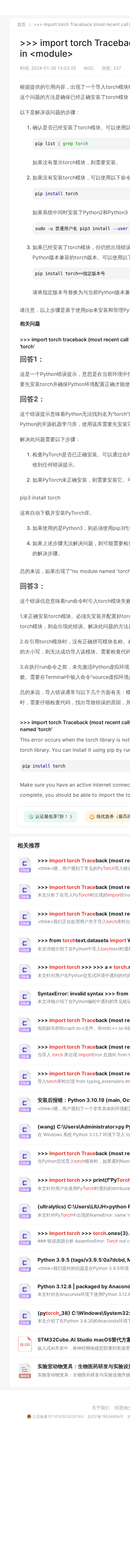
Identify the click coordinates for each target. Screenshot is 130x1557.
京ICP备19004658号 (105, 1416)
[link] (21, 24)
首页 (21, 25)
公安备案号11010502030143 (58, 1416)
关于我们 (100, 1407)
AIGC (89, 68)
